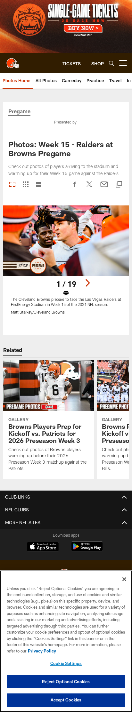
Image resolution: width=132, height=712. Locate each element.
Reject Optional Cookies (66, 681)
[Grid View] (25, 185)
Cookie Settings (66, 663)
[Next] (87, 283)
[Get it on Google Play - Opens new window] (87, 549)
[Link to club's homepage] (13, 60)
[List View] (38, 185)
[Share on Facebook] (74, 187)
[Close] (124, 579)
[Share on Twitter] (89, 187)
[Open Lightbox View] (66, 263)
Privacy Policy (42, 650)
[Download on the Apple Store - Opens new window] (43, 547)
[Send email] (104, 187)
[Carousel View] (12, 185)
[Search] (111, 63)
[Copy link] (119, 185)
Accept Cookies (66, 699)
